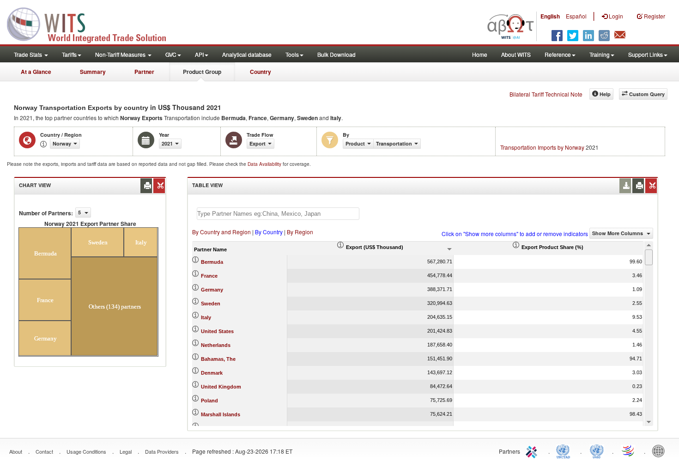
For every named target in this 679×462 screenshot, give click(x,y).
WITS (92, 23)
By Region (300, 232)
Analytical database (247, 54)
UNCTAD (565, 450)
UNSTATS (597, 450)
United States (217, 331)
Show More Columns (618, 233)
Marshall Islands (220, 414)
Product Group (202, 71)
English (550, 16)
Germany (212, 289)
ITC (533, 450)
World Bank (660, 450)
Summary (93, 71)
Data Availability (265, 164)
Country (260, 71)
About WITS (516, 54)
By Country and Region (221, 232)
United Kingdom (221, 386)
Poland (209, 400)
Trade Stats (28, 54)
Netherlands (215, 345)
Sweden (210, 303)
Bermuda (212, 262)
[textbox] (278, 213)
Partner (144, 71)
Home (479, 54)
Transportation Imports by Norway (542, 147)
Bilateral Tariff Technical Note (545, 94)
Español (576, 16)
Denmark (212, 373)
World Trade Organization (628, 450)
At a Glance (36, 71)
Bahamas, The (218, 359)
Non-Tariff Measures (121, 54)
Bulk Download (336, 54)
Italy (206, 317)
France (209, 276)
